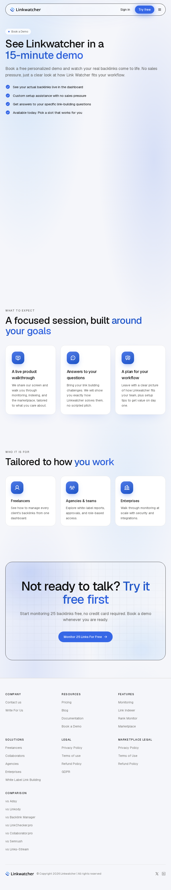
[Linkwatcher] (25, 10)
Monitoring (125, 702)
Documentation (72, 718)
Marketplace (127, 726)
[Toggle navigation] (160, 10)
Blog (65, 710)
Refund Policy (72, 764)
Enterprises (13, 772)
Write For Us (14, 710)
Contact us (13, 702)
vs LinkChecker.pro (19, 825)
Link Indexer (126, 710)
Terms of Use (127, 756)
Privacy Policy (72, 748)
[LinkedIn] (164, 874)
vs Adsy (11, 801)
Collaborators (15, 756)
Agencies (12, 764)
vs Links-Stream (17, 849)
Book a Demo (71, 726)
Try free (144, 10)
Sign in (125, 10)
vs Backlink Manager (20, 817)
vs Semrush (13, 841)
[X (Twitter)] (157, 874)
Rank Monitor (127, 718)
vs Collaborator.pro (19, 833)
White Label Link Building (23, 780)
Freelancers (13, 748)
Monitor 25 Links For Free (83, 637)
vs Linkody (13, 809)
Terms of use (71, 756)
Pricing (66, 702)
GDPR (66, 772)
